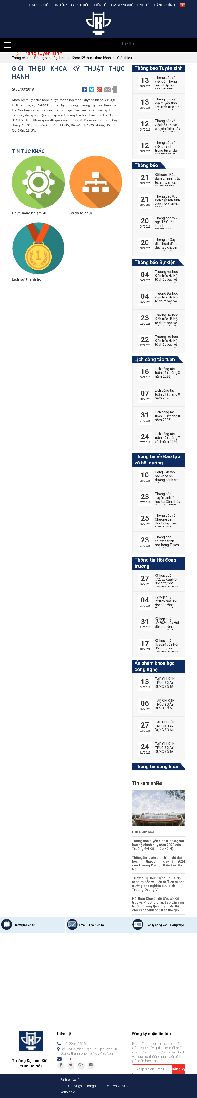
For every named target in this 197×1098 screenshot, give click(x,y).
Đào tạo (40, 58)
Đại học (59, 58)
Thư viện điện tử (24, 925)
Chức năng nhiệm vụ (29, 213)
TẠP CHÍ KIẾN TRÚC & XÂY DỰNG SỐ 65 (165, 704)
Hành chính (164, 5)
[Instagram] (91, 1066)
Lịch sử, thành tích (27, 279)
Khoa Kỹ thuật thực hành (91, 58)
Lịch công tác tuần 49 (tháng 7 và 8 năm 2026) (167, 437)
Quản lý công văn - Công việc (164, 925)
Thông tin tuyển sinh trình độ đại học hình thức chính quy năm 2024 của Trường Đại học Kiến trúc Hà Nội (158, 863)
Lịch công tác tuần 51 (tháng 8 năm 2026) (167, 394)
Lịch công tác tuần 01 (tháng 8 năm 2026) (167, 372)
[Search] (177, 44)
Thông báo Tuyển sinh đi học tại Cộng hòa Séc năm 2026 (167, 499)
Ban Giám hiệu (143, 832)
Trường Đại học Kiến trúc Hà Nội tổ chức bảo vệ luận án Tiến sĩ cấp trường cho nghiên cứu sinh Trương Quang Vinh (158, 884)
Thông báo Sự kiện (155, 262)
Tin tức (60, 5)
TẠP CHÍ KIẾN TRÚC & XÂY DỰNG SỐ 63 (165, 748)
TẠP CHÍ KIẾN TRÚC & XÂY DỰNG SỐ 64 (165, 726)
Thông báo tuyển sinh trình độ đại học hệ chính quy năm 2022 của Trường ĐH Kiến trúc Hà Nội (158, 845)
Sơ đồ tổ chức (81, 213)
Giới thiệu (80, 5)
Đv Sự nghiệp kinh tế (130, 5)
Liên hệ (100, 5)
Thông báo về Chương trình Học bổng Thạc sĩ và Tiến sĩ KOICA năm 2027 (166, 525)
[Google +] (81, 1066)
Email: (67, 1059)
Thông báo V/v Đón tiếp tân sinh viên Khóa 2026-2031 (167, 202)
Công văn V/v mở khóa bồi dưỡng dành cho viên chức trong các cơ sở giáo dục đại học (167, 481)
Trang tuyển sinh (41, 53)
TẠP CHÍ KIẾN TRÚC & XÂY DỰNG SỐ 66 (165, 682)
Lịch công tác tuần (155, 359)
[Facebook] (60, 1066)
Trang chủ (39, 5)
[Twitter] (70, 1066)
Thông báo (146, 165)
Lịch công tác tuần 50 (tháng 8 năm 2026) (167, 416)
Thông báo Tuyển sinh (159, 68)
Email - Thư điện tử (91, 925)
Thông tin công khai (156, 766)
